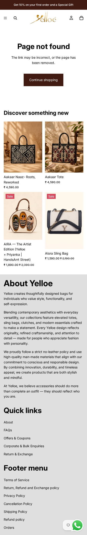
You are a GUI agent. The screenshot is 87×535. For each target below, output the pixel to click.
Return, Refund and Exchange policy (31, 488)
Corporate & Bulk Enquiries (24, 446)
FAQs (8, 430)
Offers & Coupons (17, 438)
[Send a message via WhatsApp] (77, 525)
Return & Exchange (18, 454)
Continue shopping (43, 80)
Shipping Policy (15, 512)
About (8, 422)
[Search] (15, 18)
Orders (9, 527)
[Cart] (81, 18)
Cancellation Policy (18, 503)
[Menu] (5, 18)
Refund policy (14, 519)
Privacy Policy (14, 496)
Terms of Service (16, 480)
